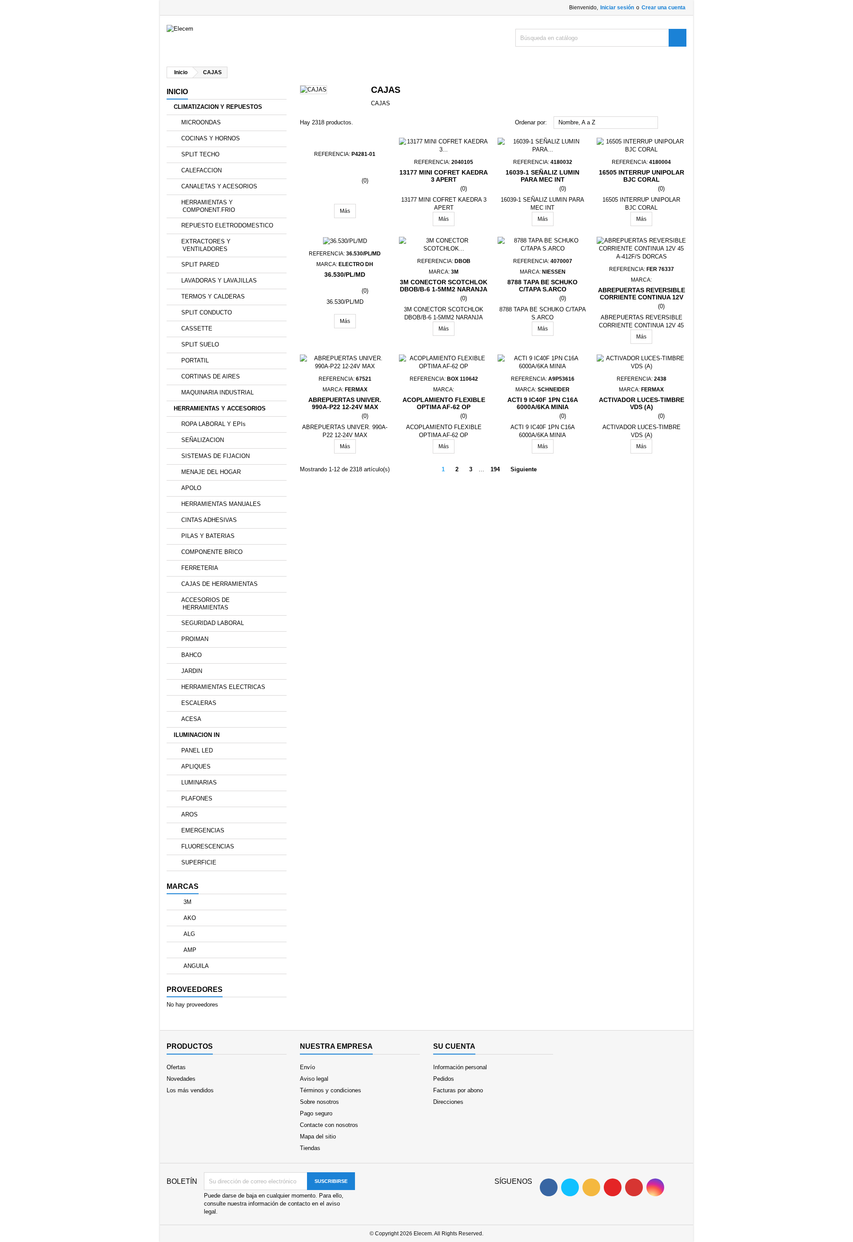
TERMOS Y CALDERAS (213, 296)
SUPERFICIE (198, 862)
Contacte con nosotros (329, 1125)
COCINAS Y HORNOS (210, 138)
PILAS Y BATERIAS (208, 536)
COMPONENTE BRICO (212, 552)
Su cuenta (454, 1046)
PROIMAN (194, 639)
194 (495, 469)
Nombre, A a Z (606, 123)
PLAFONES (196, 798)
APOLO (191, 488)
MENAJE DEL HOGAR (211, 472)
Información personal (460, 1067)
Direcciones (448, 1102)
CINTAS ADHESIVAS (209, 520)
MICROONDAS (201, 122)
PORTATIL (195, 360)
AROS (189, 814)
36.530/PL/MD (344, 274)
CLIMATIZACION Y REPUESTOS (218, 107)
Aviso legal (314, 1078)
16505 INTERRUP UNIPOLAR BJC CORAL (641, 176)
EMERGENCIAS (202, 830)
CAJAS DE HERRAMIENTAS (219, 584)
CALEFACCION (201, 170)
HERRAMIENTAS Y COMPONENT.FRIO (208, 206)
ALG (188, 934)
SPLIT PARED (200, 264)
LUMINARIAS (199, 782)
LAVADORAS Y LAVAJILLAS (219, 280)
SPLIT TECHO (200, 154)
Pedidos (443, 1078)
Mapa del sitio (318, 1136)
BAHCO (191, 655)
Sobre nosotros (319, 1102)
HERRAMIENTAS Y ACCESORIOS (220, 408)
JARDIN (191, 671)
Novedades (181, 1078)
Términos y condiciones (330, 1090)
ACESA (191, 719)
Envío (307, 1067)
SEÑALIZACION (202, 440)
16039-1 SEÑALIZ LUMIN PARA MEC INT (542, 176)
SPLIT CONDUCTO (206, 312)
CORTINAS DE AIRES (210, 376)
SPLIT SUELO (200, 344)
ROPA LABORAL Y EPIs (213, 424)
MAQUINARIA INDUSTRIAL (217, 392)
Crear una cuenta (664, 7)
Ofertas (176, 1067)
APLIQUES (196, 766)
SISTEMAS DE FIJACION (215, 456)
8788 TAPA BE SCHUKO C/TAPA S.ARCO (542, 286)
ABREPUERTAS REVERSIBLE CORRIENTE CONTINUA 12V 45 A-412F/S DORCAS (641, 297)
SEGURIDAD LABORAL (212, 623)
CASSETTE (196, 328)
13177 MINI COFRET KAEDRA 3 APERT (443, 176)
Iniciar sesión (617, 7)
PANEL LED (197, 750)
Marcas (183, 886)
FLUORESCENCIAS (207, 846)
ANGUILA (195, 966)
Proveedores (195, 989)
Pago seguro (316, 1113)
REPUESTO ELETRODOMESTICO (227, 225)
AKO (189, 918)
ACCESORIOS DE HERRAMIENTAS (205, 604)
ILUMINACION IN (196, 735)
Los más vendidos (190, 1090)
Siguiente (527, 470)
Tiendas (310, 1148)
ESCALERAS (198, 703)
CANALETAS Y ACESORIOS (219, 186)
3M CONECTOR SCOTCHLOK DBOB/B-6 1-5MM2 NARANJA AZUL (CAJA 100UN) (443, 289)
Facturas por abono (458, 1090)
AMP (189, 950)
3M (186, 902)
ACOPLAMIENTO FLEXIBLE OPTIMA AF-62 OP (444, 403)
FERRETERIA (199, 568)
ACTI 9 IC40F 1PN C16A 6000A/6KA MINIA (542, 403)
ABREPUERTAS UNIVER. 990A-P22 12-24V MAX (344, 403)
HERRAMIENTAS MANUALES (221, 504)
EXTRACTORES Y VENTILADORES (206, 245)
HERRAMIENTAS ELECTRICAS (223, 687)
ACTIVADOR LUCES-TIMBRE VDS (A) (641, 403)
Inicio (177, 92)
